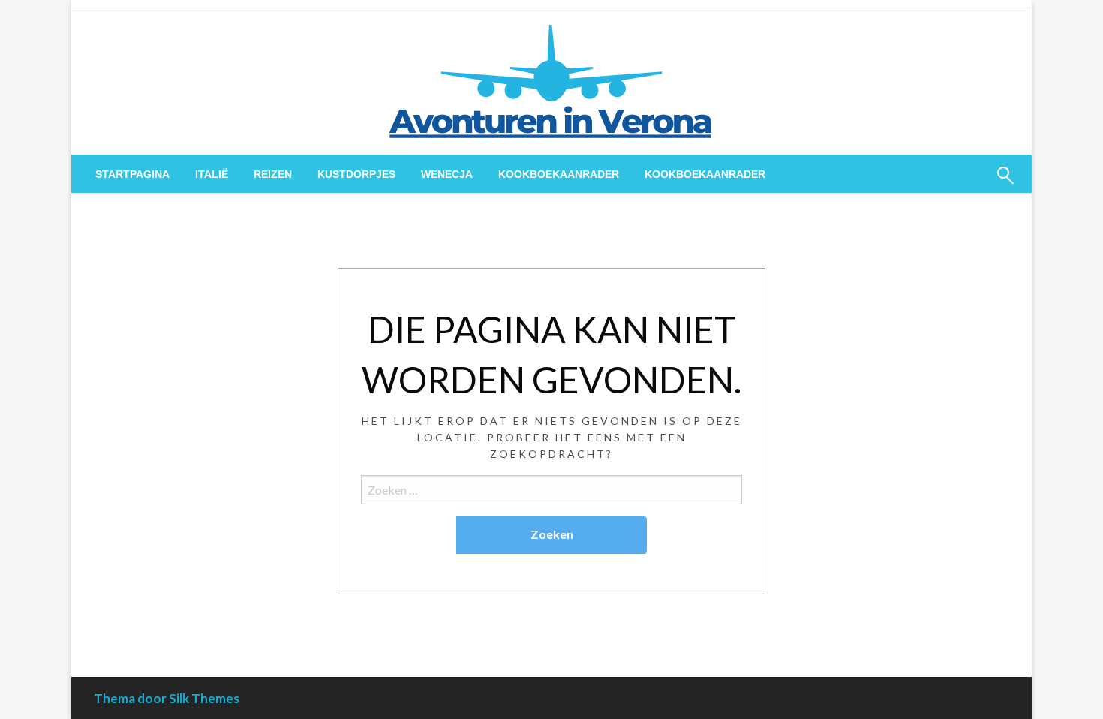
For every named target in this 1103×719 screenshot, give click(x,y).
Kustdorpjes (356, 174)
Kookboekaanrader (558, 174)
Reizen (273, 174)
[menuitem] (132, 174)
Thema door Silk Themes (166, 698)
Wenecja (447, 174)
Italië (211, 174)
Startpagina (132, 174)
